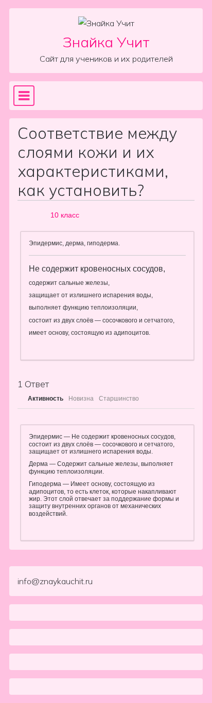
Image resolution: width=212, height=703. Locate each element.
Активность (45, 398)
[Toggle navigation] (23, 95)
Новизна (81, 398)
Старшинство (119, 398)
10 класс (64, 215)
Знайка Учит (106, 42)
